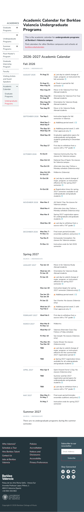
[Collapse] (17, 86)
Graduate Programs (7, 29)
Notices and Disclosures (35, 453)
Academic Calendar (7, 88)
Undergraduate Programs (9, 40)
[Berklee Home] (19, 477)
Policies (33, 443)
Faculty (6, 71)
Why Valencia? (9, 443)
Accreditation (36, 447)
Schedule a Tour (9, 447)
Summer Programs (7, 47)
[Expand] (17, 27)
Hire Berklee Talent (11, 451)
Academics (13, 23)
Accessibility (35, 458)
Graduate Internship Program (7, 64)
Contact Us (7, 455)
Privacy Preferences (39, 462)
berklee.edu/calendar (34, 47)
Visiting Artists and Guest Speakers (9, 79)
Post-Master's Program (9, 55)
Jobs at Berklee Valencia (9, 461)
